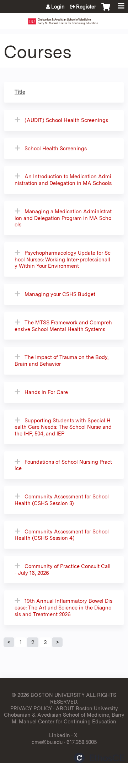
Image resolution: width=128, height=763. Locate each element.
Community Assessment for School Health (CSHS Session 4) (62, 534)
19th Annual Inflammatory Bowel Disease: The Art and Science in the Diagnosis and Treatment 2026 (63, 607)
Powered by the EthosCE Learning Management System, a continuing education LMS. (99, 758)
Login (58, 6)
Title (20, 92)
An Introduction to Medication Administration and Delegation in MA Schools (63, 179)
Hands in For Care (46, 392)
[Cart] (105, 10)
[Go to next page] (57, 642)
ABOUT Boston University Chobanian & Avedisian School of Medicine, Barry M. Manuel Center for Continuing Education (64, 714)
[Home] (64, 19)
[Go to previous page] (9, 642)
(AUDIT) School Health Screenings (66, 120)
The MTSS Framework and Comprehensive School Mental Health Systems (63, 325)
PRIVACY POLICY (31, 708)
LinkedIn (59, 735)
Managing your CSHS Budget (60, 294)
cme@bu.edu (47, 742)
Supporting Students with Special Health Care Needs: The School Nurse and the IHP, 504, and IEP (63, 427)
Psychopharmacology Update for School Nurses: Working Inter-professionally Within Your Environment (63, 259)
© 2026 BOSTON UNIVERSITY (48, 695)
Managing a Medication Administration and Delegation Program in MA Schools (63, 217)
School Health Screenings (56, 148)
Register (86, 6)
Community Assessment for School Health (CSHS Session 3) (62, 499)
